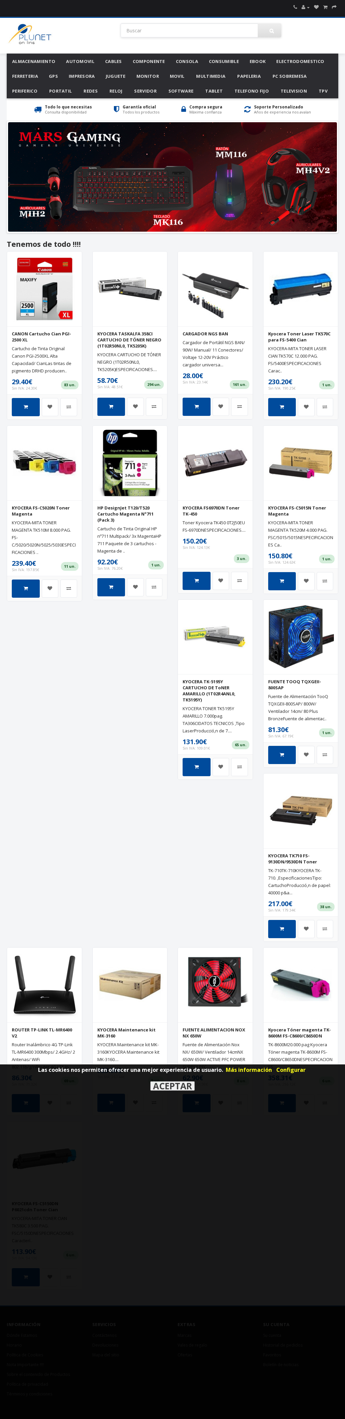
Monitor (147, 76)
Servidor (145, 91)
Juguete (116, 76)
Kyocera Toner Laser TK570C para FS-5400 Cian (299, 337)
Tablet (214, 91)
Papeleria (249, 76)
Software (180, 91)
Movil (177, 76)
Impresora (82, 76)
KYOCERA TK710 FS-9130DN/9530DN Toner (292, 859)
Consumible (224, 61)
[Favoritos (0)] (316, 7)
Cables (113, 61)
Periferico (24, 91)
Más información (249, 1070)
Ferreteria (25, 76)
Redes (91, 91)
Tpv (323, 91)
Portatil (60, 91)
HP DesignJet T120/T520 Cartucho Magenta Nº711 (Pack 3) (125, 514)
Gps (53, 76)
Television (294, 91)
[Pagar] (334, 7)
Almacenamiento (33, 61)
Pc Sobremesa (290, 76)
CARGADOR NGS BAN (205, 334)
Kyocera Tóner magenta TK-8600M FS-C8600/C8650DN (299, 1033)
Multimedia (210, 76)
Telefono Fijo (251, 91)
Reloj (116, 91)
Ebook (258, 61)
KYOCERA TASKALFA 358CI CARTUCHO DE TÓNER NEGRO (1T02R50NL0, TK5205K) (129, 340)
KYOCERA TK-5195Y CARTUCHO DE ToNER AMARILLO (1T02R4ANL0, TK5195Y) (209, 691)
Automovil (80, 61)
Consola (187, 61)
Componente (149, 61)
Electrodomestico (300, 61)
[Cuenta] (306, 7)
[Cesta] (325, 7)
